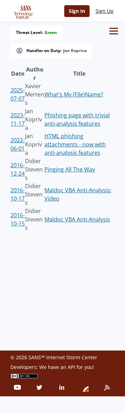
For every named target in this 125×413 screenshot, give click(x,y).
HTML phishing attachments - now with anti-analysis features (75, 144)
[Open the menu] (114, 31)
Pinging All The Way (69, 169)
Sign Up (104, 11)
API (71, 367)
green (50, 32)
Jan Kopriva (75, 50)
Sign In (77, 11)
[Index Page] (22, 11)
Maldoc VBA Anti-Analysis (77, 219)
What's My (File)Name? (73, 94)
